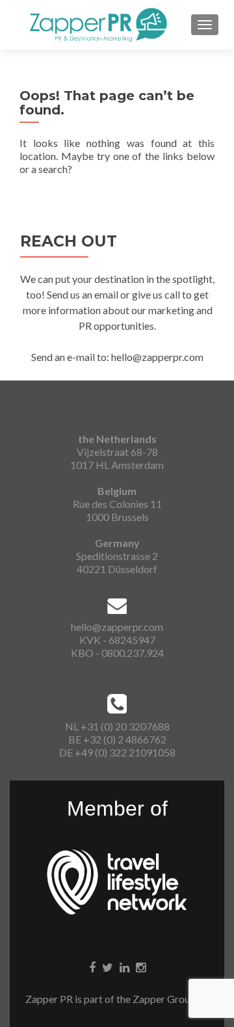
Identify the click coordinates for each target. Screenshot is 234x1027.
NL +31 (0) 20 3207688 (117, 726)
